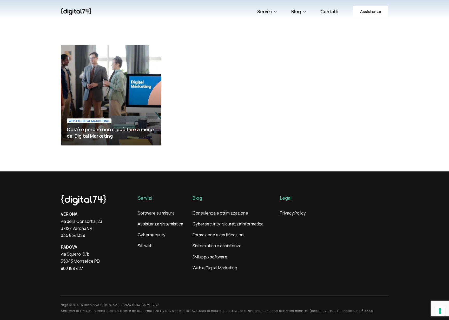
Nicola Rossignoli (83, 145)
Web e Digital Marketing (89, 120)
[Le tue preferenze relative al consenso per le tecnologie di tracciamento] (440, 311)
